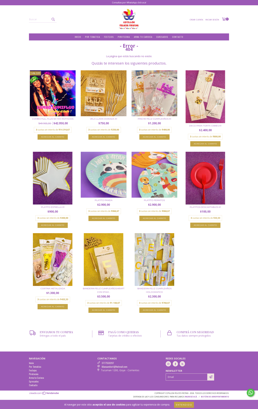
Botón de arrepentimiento (215, 396)
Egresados (162, 36)
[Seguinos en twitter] (182, 363)
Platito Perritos (154, 200)
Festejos (109, 36)
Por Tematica (92, 36)
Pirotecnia (124, 36)
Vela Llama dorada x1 (103, 118)
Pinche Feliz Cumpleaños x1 (154, 118)
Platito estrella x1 (52, 207)
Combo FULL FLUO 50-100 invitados (52, 118)
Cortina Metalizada (52, 288)
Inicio (78, 36)
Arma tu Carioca (143, 36)
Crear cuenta (196, 19)
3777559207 (108, 363)
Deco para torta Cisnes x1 (205, 125)
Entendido (184, 404)
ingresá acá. (191, 396)
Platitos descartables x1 (205, 207)
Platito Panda (104, 200)
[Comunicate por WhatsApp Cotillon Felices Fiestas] (250, 393)
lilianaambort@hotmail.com (114, 366)
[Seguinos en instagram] (168, 363)
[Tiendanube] (44, 394)
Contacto (177, 36)
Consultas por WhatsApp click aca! (129, 2)
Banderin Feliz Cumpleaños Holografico (154, 290)
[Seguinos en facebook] (175, 363)
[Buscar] (53, 19)
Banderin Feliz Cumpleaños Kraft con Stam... (103, 290)
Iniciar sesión (212, 19)
